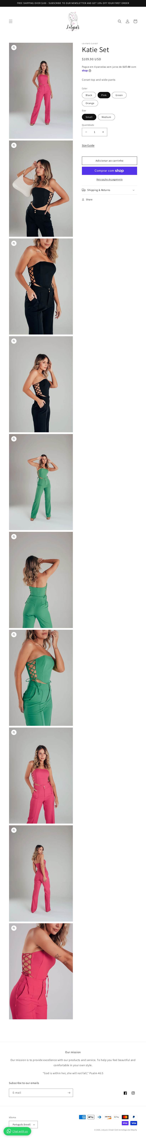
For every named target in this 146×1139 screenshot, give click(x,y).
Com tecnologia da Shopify (125, 1130)
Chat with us (20, 1131)
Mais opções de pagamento (110, 179)
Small (89, 117)
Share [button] (89, 199)
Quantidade (88, 124)
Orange (90, 103)
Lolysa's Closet (107, 1130)
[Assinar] (69, 1093)
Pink (104, 95)
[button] (11, 21)
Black (89, 95)
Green (119, 95)
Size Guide (88, 145)
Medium (106, 117)
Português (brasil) (22, 1124)
